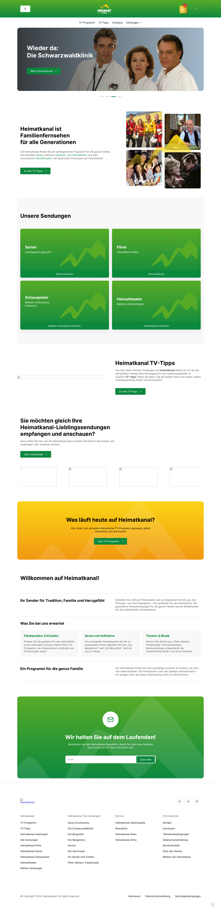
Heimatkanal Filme (30, 845)
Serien (39, 155)
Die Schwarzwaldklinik (80, 828)
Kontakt (167, 822)
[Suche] (195, 9)
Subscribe (145, 759)
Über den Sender (172, 851)
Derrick (72, 845)
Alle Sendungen (29, 839)
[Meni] (25, 9)
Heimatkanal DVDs (126, 839)
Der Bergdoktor (77, 839)
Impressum (169, 828)
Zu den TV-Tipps (33, 170)
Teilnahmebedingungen (176, 834)
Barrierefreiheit (171, 845)
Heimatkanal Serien (31, 851)
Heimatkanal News (126, 834)
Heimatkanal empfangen (34, 834)
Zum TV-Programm (108, 541)
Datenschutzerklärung (175, 839)
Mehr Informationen (42, 71)
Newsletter (121, 828)
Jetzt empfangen (33, 454)
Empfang (117, 22)
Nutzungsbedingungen (188, 896)
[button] (101, 96)
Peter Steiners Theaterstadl (83, 862)
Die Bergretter (76, 834)
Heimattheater (43, 158)
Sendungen (132, 22)
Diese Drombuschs (78, 822)
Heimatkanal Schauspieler (35, 856)
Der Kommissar (76, 851)
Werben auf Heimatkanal (177, 856)
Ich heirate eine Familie (81, 856)
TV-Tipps (103, 22)
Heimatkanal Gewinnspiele (130, 822)
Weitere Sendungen (31, 868)
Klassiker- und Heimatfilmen (71, 155)
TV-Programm (87, 22)
